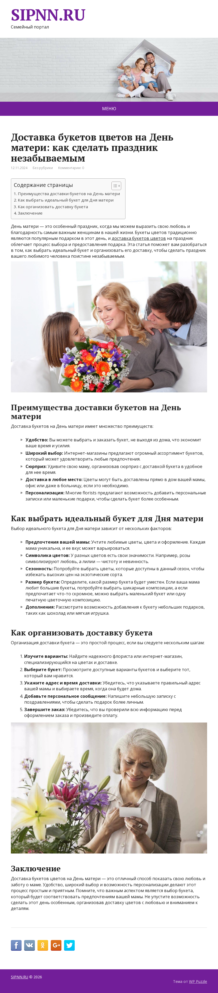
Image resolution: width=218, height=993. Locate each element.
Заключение (30, 213)
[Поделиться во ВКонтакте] (29, 945)
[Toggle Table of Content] (113, 185)
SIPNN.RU (48, 14)
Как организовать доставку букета (53, 206)
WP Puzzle (198, 981)
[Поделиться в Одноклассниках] (42, 945)
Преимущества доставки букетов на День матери (69, 193)
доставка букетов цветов (139, 238)
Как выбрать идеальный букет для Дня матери (66, 200)
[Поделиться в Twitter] (69, 945)
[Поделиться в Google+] (56, 945)
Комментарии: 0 (71, 168)
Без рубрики (43, 168)
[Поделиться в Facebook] (16, 945)
